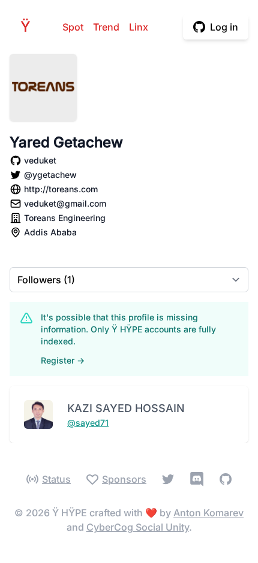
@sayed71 (88, 422)
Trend (106, 27)
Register (63, 360)
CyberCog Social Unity (137, 527)
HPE (29, 26)
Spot (72, 27)
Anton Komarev (208, 513)
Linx (138, 27)
